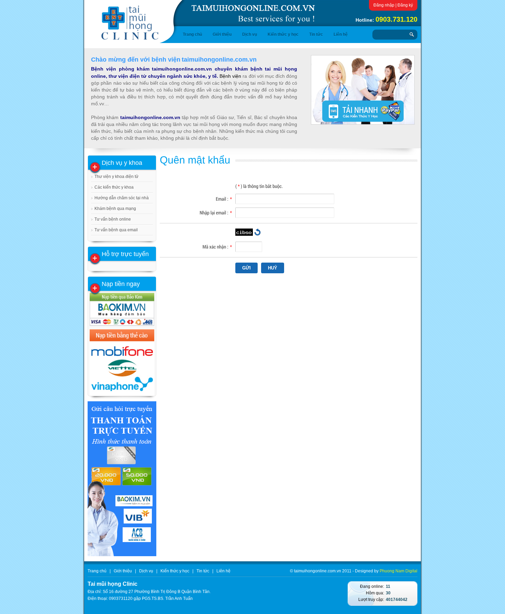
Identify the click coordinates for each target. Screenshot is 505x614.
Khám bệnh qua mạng (115, 208)
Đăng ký (405, 5)
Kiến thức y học (283, 34)
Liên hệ (341, 34)
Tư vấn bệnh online (112, 219)
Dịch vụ (249, 34)
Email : (224, 198)
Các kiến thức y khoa (114, 187)
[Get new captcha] (257, 232)
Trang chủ (192, 34)
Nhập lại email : (216, 212)
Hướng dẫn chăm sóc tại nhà (121, 197)
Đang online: (372, 586)
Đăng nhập (383, 5)
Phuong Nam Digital (398, 571)
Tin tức (316, 34)
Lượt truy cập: (371, 599)
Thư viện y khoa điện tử (116, 176)
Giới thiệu (222, 34)
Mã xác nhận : (217, 246)
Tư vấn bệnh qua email (116, 229)
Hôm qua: (375, 593)
